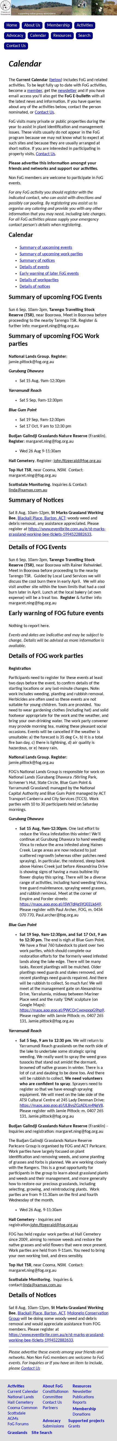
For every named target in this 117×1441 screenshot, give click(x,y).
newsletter (67, 91)
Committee (53, 1397)
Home (12, 25)
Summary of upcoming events (46, 248)
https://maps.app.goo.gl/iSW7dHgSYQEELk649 (60, 904)
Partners (50, 1408)
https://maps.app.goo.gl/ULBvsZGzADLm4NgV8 (61, 1106)
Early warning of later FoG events (49, 273)
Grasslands (17, 1433)
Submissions (53, 1426)
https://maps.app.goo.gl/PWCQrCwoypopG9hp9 (62, 1010)
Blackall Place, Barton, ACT (41, 518)
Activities (85, 25)
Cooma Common (22, 1408)
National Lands (21, 1397)
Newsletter (82, 1392)
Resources (62, 36)
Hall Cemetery (20, 1402)
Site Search (42, 1433)
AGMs (13, 1419)
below (55, 80)
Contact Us (16, 46)
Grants (74, 1426)
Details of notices (35, 286)
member (34, 91)
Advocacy (15, 36)
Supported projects (86, 1421)
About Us (32, 25)
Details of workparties (39, 280)
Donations (81, 1414)
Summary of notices (37, 261)
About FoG (53, 1386)
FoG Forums (18, 1424)
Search (84, 36)
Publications (83, 1397)
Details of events (34, 267)
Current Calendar (23, 1392)
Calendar (38, 36)
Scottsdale (17, 1413)
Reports (79, 1402)
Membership (58, 25)
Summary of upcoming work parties (51, 254)
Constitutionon (55, 1392)
